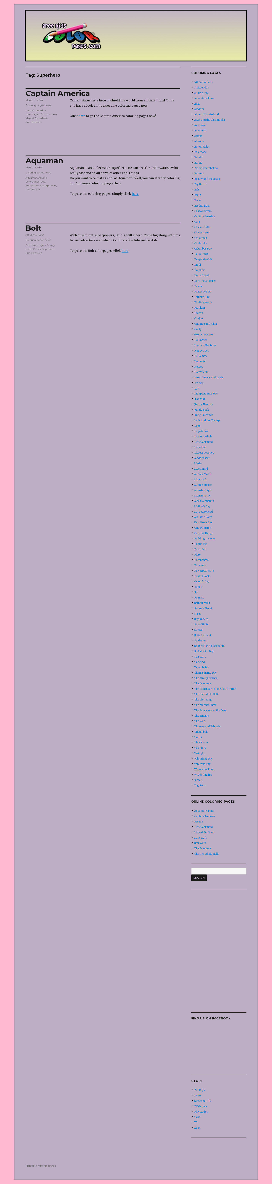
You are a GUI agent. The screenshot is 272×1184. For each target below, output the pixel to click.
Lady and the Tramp (207, 420)
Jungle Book (201, 409)
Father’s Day (201, 297)
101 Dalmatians (203, 82)
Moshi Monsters (204, 501)
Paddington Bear (204, 538)
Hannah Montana (205, 345)
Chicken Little (202, 227)
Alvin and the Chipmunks (209, 119)
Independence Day (206, 393)
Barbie (198, 162)
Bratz (197, 195)
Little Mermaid (203, 442)
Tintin (198, 737)
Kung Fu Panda (203, 415)
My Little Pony (203, 517)
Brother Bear (202, 205)
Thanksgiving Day (205, 672)
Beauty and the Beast (207, 178)
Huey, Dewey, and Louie (208, 377)
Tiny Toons (201, 742)
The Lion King (203, 699)
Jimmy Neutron (203, 404)
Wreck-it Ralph (203, 774)
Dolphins (199, 270)
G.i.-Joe (198, 318)
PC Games (200, 1106)
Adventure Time (204, 98)
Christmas (200, 238)
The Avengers (202, 683)
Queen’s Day (201, 581)
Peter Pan (200, 549)
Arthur (198, 136)
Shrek (197, 613)
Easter (198, 286)
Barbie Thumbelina (206, 168)
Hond (29, 248)
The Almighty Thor (205, 678)
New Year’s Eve (203, 522)
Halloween (200, 340)
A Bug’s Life (201, 93)
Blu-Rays (199, 1090)
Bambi (198, 157)
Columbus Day (203, 248)
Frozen (198, 313)
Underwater (33, 189)
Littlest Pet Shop (204, 452)
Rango (198, 586)
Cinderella (200, 243)
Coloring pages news (38, 105)
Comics (45, 114)
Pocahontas (201, 560)
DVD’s (198, 1095)
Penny (37, 248)
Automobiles (202, 146)
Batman (199, 173)
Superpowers (48, 185)
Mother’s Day (202, 506)
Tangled (199, 662)
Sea (43, 181)
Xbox (197, 1127)
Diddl (197, 264)
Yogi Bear (200, 785)
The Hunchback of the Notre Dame (215, 688)
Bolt (33, 228)
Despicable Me (203, 259)
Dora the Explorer (205, 280)
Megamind (201, 468)
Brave (197, 200)
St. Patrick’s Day (204, 651)
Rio (196, 592)
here (81, 116)
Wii (196, 1122)
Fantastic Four (203, 291)
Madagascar (202, 458)
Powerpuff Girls (204, 570)
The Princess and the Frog (210, 710)
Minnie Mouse (203, 484)
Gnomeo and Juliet (205, 323)
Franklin (199, 307)
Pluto (197, 554)
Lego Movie (201, 431)
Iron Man (200, 399)
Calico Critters (202, 211)
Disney (51, 245)
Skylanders (201, 619)
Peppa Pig (200, 544)
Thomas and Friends (207, 726)
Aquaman (44, 160)
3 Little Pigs (201, 87)
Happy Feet (201, 350)
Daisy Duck (201, 254)
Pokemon (200, 565)
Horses (198, 366)
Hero (54, 114)
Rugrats (199, 597)
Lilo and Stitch (203, 436)
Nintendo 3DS (202, 1101)
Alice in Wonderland (206, 114)
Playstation (201, 1111)
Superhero (41, 118)
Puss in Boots (202, 576)
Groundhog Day (204, 334)
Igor (196, 388)
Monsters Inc (202, 495)
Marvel (30, 118)
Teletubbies (201, 667)
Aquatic (43, 177)
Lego (197, 425)
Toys (197, 1117)
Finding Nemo (203, 302)
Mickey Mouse (203, 474)
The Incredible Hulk (206, 694)
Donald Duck (202, 275)
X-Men (198, 780)
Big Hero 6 (200, 184)
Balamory (200, 152)
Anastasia (200, 125)
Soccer (198, 629)
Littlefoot (200, 447)
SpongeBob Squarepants (209, 646)
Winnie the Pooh (204, 769)
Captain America (58, 93)
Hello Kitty (200, 356)
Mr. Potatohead (203, 511)
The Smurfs (201, 715)
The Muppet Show (205, 705)
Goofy (198, 329)
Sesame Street (203, 608)
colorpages (32, 114)
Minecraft (200, 479)
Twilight (199, 753)
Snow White (201, 624)
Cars (197, 221)
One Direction (202, 527)
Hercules (199, 361)
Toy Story (200, 748)
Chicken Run (201, 232)
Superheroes (33, 122)
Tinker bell (201, 731)
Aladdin (199, 109)
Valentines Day (203, 758)
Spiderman (201, 640)
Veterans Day (202, 764)
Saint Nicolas (202, 603)
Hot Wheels (201, 372)
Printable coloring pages (41, 1166)
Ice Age (198, 382)
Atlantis (199, 141)
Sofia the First (202, 635)
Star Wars (200, 656)
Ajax (197, 103)
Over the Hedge (203, 533)
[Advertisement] (219, 949)
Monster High (202, 490)
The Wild (199, 721)
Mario (198, 463)
